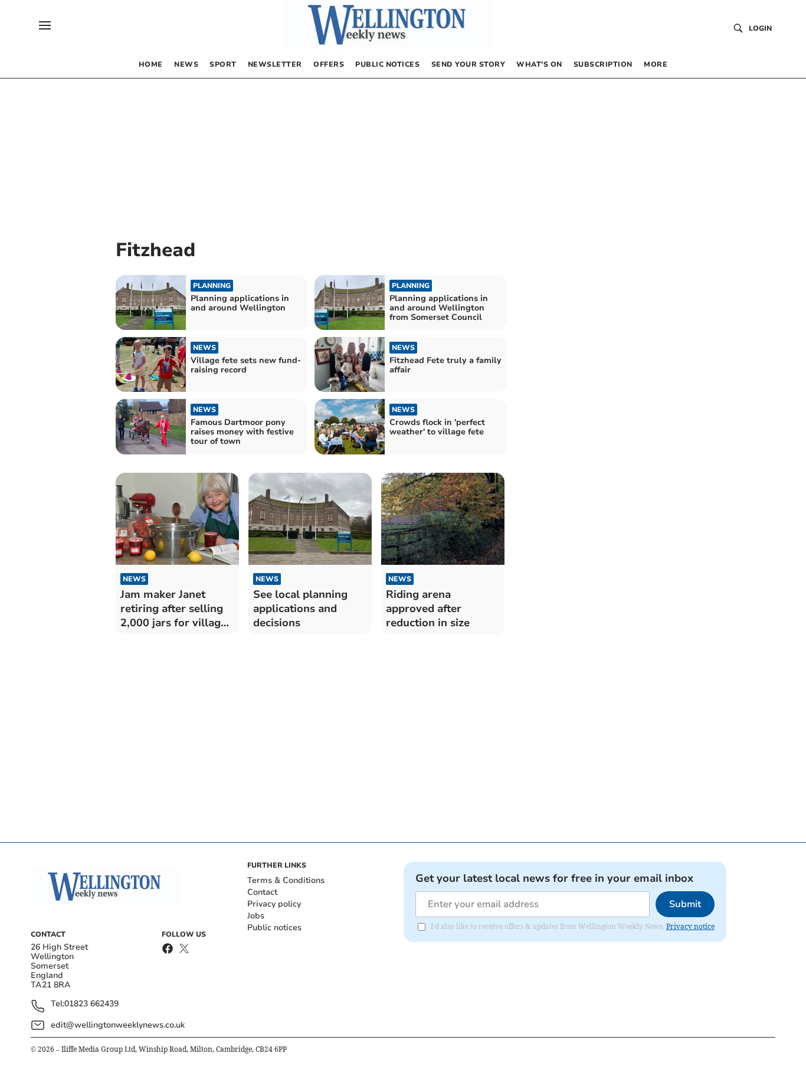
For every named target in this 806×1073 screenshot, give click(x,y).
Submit (685, 904)
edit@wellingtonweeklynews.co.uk (118, 1025)
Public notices (274, 927)
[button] (45, 25)
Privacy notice (690, 926)
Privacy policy (274, 904)
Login (760, 28)
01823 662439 (91, 1004)
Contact (262, 892)
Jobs (255, 915)
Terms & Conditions (286, 880)
